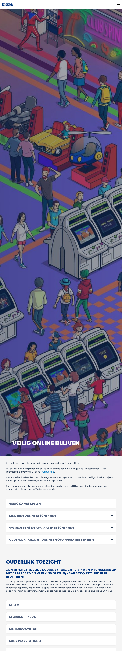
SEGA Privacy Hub (8, 4)
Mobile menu (118, 4)
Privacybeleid (47, 471)
